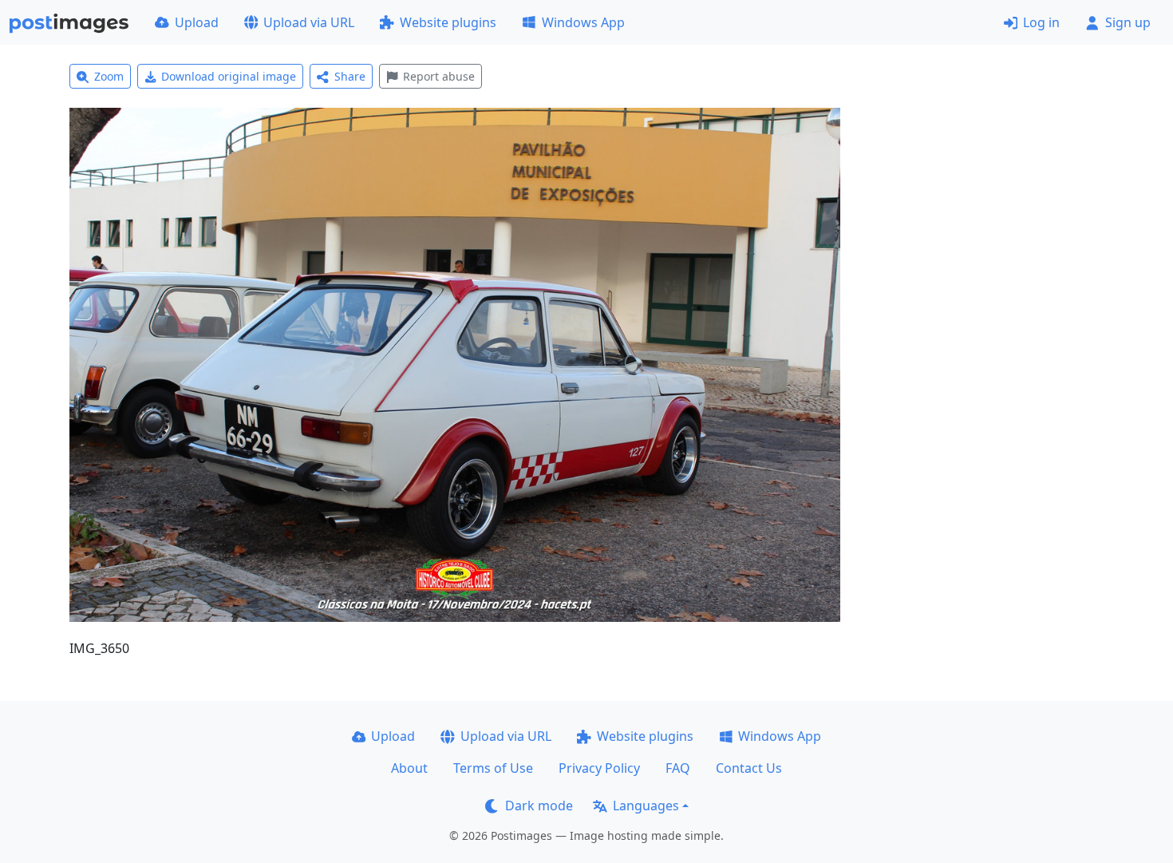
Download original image (228, 76)
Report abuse (439, 76)
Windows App (583, 22)
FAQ (677, 768)
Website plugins (448, 22)
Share (349, 76)
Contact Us (749, 768)
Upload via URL (308, 22)
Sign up (1128, 22)
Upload (197, 22)
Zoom (109, 76)
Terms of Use (493, 768)
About (409, 768)
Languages (646, 805)
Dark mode (539, 805)
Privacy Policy (599, 768)
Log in (1041, 22)
